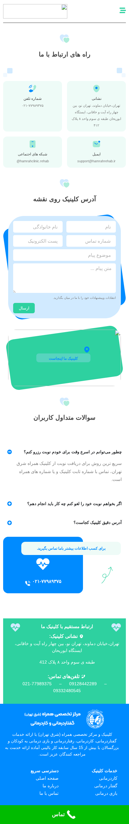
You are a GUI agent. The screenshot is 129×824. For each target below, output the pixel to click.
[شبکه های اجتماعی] (32, 144)
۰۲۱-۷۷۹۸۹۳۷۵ (46, 581)
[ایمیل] (96, 144)
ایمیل (96, 154)
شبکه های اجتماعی (32, 154)
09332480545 (67, 690)
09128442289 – (90, 683)
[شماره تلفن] (32, 88)
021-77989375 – (46, 683)
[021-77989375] (28, 583)
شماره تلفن (32, 98)
